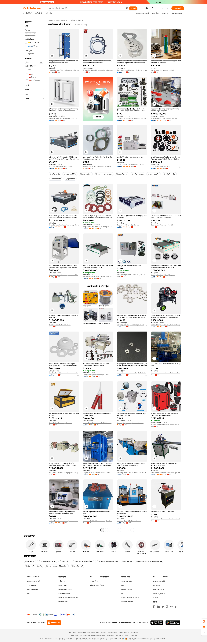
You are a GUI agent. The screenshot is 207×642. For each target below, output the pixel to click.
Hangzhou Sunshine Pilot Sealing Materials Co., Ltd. (98, 166)
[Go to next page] (132, 530)
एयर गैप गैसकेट (30, 561)
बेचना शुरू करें (156, 585)
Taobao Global (112, 632)
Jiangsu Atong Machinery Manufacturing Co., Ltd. (166, 519)
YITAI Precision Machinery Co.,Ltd (60, 166)
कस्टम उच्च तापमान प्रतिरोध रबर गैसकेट (57, 566)
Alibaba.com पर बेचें (159, 581)
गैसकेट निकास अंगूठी (170, 174)
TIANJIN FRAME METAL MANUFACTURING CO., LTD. (64, 118)
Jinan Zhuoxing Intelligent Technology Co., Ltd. (64, 225)
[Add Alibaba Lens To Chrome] (54, 622)
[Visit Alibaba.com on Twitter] (163, 606)
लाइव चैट (123, 585)
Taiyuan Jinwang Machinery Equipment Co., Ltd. (132, 70)
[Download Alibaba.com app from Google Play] (172, 622)
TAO (120, 632)
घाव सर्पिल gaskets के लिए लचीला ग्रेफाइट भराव (150, 561)
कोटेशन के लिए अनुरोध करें (97, 585)
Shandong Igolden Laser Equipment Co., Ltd (97, 276)
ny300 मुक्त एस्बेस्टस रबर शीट (48, 561)
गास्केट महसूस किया (154, 174)
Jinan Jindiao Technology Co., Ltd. (60, 423)
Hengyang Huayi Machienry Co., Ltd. (129, 521)
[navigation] (34, 275)
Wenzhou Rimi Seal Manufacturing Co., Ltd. (97, 521)
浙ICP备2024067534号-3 (158, 639)
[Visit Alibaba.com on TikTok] (175, 606)
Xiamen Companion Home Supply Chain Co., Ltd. (132, 373)
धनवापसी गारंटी (62, 585)
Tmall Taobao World (92, 632)
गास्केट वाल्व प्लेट (56, 174)
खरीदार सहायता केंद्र (127, 581)
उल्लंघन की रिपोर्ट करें (127, 602)
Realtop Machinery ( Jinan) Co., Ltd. (163, 275)
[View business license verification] (123, 639)
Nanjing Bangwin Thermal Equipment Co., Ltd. (64, 70)
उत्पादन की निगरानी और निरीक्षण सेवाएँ (68, 597)
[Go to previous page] (98, 530)
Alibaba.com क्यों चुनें (33, 581)
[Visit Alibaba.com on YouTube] (171, 606)
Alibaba (50, 20)
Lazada (103, 632)
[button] (126, 8)
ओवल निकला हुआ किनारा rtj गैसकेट (83, 561)
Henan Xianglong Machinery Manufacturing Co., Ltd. (166, 325)
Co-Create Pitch (32, 585)
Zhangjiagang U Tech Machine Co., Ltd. (164, 118)
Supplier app (112, 622)
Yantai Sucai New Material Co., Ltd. (162, 70)
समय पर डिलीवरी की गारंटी (65, 589)
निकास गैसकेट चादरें (78, 566)
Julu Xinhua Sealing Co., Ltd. (160, 166)
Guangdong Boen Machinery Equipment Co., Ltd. (64, 275)
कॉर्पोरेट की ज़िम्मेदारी (32, 589)
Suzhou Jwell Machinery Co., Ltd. (162, 225)
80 (128, 530)
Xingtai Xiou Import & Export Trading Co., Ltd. (98, 227)
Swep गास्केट (65, 561)
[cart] (153, 8)
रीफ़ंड (122, 593)
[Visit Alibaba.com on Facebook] (154, 606)
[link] (204, 621)
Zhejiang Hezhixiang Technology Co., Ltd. (130, 325)
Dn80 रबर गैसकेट (86, 174)
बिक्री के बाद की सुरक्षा (64, 593)
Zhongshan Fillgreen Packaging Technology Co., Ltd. (64, 473)
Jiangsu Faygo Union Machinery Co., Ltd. (130, 164)
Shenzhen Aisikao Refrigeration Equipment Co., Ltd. (166, 473)
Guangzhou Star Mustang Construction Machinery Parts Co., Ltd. (132, 118)
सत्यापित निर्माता (94, 581)
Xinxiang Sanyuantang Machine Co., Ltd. (130, 423)
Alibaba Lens (35, 622)
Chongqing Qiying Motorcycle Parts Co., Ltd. (98, 70)
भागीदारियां (155, 597)
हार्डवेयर (73, 20)
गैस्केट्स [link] (80, 20)
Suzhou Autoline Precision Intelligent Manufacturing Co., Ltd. (166, 424)
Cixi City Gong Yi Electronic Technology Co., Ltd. (64, 373)
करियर (29, 593)
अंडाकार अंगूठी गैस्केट (71, 174)
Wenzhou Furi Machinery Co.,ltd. (60, 325)
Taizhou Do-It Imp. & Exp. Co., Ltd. (128, 225)
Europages (134, 632)
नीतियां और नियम (62, 602)
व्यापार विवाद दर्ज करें (126, 589)
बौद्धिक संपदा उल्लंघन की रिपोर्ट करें (130, 597)
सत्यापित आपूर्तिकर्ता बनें (159, 593)
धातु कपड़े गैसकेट (71, 179)
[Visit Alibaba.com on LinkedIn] (158, 606)
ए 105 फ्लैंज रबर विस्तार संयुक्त (104, 174)
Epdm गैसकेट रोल (122, 174)
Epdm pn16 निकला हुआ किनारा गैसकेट (108, 561)
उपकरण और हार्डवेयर (61, 20)
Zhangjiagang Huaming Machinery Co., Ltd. (131, 274)
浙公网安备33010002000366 (139, 639)
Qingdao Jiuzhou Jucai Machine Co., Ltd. (96, 473)
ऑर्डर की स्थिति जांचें (158, 589)
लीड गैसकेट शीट (128, 561)
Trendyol (126, 632)
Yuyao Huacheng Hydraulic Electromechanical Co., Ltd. (166, 373)
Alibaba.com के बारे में (33, 577)
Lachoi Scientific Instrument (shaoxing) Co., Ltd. (64, 521)
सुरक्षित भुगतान (62, 581)
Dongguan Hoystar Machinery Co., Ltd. (96, 374)
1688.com (81, 632)
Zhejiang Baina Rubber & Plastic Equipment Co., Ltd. (132, 473)
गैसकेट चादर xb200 (139, 174)
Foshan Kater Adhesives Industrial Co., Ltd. (97, 423)
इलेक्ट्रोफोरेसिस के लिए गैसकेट (34, 566)
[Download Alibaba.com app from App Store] (156, 622)
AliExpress (72, 632)
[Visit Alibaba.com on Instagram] (167, 606)
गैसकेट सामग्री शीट (56, 179)
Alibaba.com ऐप (124, 622)
